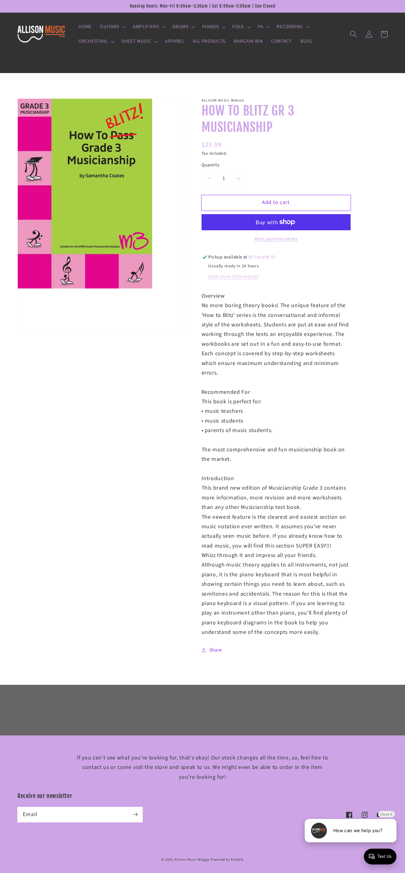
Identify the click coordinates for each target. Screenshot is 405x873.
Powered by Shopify (227, 859)
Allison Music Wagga (191, 859)
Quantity (211, 165)
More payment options (275, 239)
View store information (233, 276)
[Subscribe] (135, 814)
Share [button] (215, 650)
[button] (112, 27)
